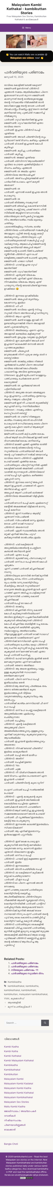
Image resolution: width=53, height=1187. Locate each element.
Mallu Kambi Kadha (14, 1106)
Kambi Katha (11, 1051)
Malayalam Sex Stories (16, 1102)
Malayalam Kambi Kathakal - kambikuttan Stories (26, 9)
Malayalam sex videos (22, 58)
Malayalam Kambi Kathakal (19, 1092)
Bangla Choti (11, 1144)
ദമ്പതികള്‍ (9, 1115)
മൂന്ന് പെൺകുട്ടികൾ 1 (20, 1006)
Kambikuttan (11, 1074)
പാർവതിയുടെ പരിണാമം (24, 963)
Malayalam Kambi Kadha (17, 1088)
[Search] (45, 1023)
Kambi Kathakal (12, 1056)
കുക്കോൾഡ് (17, 998)
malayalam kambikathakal (33, 994)
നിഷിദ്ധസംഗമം (12, 1120)
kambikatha (32, 986)
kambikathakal (12, 990)
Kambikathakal (12, 1069)
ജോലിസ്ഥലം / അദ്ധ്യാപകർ (20, 1111)
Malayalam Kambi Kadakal (18, 1083)
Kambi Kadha (11, 1046)
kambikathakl (28, 990)
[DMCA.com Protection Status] (26, 1178)
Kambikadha (14, 982)
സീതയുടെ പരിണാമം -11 (24, 970)
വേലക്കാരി (9, 1129)
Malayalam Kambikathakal (18, 1097)
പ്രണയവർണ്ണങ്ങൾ (14, 1125)
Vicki (6, 998)
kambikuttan (11, 994)
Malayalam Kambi (14, 1079)
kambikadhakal (16, 986)
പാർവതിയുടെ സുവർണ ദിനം (27, 973)
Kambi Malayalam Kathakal (19, 1060)
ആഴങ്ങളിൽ (14, 1002)
